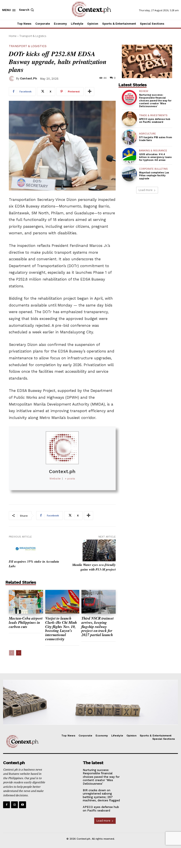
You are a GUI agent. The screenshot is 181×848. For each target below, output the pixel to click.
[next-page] (18, 653)
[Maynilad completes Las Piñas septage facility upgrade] (129, 173)
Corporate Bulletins (153, 169)
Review (143, 91)
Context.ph (28, 78)
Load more (146, 190)
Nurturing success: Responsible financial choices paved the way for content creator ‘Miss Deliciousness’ (155, 101)
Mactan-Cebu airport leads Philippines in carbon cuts (26, 622)
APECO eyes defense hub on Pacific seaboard (154, 120)
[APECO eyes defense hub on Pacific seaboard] (129, 118)
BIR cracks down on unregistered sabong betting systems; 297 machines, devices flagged (101, 795)
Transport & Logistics (32, 36)
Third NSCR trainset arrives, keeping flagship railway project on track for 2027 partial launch (97, 626)
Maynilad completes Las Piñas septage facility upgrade (154, 175)
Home (13, 36)
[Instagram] (14, 804)
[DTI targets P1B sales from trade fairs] (129, 137)
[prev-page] (11, 653)
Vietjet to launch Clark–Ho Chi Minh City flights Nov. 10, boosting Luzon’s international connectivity (61, 628)
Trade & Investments (153, 115)
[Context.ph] (12, 78)
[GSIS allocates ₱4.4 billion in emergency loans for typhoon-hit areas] (129, 155)
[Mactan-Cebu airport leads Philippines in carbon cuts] (26, 602)
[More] (89, 91)
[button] (27, 10)
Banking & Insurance (153, 150)
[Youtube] (22, 804)
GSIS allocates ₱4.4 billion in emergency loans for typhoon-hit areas (155, 157)
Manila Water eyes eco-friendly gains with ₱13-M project (94, 567)
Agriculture (147, 133)
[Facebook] (6, 804)
